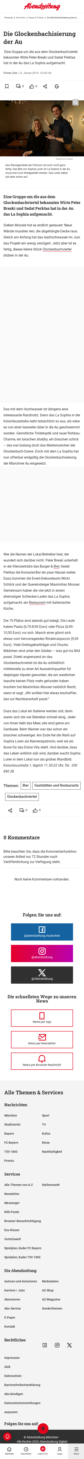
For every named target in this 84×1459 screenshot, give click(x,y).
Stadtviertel (12, 1124)
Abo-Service (12, 1308)
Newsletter (11, 1194)
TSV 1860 (10, 1151)
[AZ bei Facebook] (44, 1345)
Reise (46, 1142)
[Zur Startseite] (42, 9)
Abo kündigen (13, 1394)
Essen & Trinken (36, 17)
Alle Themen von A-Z (18, 1185)
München (20, 17)
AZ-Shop (48, 1290)
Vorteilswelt (12, 1239)
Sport (45, 1115)
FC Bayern (11, 1142)
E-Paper (9, 1317)
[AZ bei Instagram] (57, 1345)
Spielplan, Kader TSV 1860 (22, 1257)
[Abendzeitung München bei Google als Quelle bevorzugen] (57, 86)
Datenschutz (13, 1376)
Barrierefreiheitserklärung (22, 1385)
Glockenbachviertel (57, 249)
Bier (56, 566)
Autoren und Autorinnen (20, 1281)
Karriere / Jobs (14, 1290)
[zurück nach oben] (43, 1429)
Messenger (12, 1203)
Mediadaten (50, 1281)
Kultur (46, 1133)
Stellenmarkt (51, 1185)
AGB (7, 1367)
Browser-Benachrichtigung (22, 1221)
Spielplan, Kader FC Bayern (22, 1248)
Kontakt (9, 1326)
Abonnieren (12, 1299)
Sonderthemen (52, 1308)
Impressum (12, 1357)
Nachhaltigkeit (52, 1151)
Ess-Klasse (11, 1230)
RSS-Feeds (11, 1212)
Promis (9, 1160)
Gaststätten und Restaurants (56, 785)
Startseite (8, 17)
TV (44, 1124)
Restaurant (37, 602)
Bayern (9, 1133)
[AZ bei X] (69, 1345)
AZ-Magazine (51, 1299)
